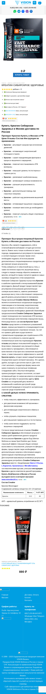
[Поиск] (34, 2)
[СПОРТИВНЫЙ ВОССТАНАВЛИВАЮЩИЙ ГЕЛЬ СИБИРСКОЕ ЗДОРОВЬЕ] (23, 534)
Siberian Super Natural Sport (16, 83)
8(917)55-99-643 (10, 111)
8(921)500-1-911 (10, 114)
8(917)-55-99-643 (31, 613)
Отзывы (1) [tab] (6, 233)
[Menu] (3, 3)
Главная (4, 83)
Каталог (28, 597)
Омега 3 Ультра (36, 463)
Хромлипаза (17, 466)
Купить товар (22, 75)
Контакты (28, 600)
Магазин (5, 597)
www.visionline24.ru (10, 479)
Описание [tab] (6, 229)
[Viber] (27, 12)
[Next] (9, 63)
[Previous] (4, 63)
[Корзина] (39, 3)
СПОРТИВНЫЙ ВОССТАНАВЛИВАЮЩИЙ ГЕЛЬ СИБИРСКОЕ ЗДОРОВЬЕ (18, 564)
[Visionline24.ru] (23, 3)
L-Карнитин (6, 466)
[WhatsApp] (14, 12)
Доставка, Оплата (32, 595)
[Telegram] (18, 12)
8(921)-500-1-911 (31, 619)
